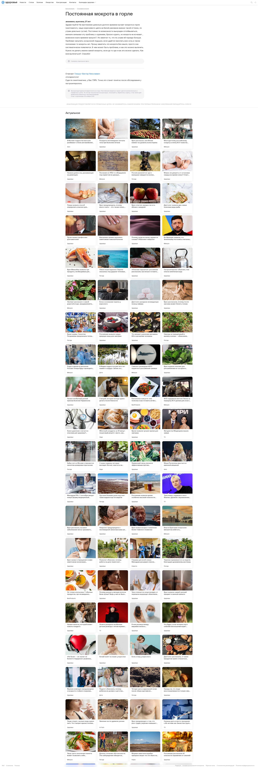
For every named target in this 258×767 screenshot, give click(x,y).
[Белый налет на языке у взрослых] (113, 650)
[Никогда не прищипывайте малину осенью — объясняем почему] (177, 327)
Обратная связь (210, 765)
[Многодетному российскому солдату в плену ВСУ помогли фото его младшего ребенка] (177, 134)
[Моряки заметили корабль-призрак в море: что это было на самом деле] (145, 747)
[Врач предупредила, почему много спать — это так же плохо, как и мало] (113, 198)
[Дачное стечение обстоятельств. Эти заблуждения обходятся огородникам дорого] (113, 747)
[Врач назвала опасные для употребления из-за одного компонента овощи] (177, 359)
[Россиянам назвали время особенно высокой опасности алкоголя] (145, 488)
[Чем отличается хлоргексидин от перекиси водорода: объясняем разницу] (145, 585)
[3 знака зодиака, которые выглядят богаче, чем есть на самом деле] (113, 456)
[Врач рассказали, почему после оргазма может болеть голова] (177, 295)
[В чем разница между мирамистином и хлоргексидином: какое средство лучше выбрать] (145, 617)
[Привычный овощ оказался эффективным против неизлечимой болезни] (145, 456)
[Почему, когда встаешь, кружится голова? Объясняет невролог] (145, 230)
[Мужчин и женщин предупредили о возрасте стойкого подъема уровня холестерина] (81, 682)
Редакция (178, 765)
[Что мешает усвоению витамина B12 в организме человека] (145, 327)
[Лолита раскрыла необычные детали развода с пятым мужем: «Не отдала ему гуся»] (113, 617)
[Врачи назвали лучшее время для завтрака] (145, 424)
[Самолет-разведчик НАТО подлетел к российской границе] (145, 359)
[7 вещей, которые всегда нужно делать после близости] (113, 392)
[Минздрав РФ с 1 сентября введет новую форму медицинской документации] (81, 488)
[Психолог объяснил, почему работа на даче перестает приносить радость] (113, 553)
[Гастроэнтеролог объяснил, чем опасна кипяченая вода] (177, 263)
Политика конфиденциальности (245, 765)
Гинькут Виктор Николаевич (87, 74)
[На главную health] (10, 2)
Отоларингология (83, 8)
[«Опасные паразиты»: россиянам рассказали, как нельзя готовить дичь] (145, 263)
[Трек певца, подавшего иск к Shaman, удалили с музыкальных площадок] (177, 488)
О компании (9, 765)
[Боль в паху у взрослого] (145, 650)
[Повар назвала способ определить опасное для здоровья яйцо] (81, 198)
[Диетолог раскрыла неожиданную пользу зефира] (145, 295)
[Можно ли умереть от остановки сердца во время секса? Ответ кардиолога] (177, 166)
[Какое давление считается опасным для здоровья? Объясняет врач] (81, 424)
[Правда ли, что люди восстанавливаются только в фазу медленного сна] (177, 682)
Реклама (17, 765)
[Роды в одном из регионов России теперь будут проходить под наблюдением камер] (81, 359)
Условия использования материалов (193, 765)
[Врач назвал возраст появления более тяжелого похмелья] (145, 521)
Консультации (70, 8)
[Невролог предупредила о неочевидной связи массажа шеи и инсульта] (113, 521)
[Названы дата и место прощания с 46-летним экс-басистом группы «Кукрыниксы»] (177, 714)
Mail (3, 765)
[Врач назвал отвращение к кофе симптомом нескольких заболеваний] (81, 553)
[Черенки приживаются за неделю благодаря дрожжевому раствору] (177, 553)
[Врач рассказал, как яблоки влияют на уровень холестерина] (145, 134)
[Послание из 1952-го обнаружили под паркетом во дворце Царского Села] (113, 166)
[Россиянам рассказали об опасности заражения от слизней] (177, 747)
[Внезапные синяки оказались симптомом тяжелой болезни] (113, 230)
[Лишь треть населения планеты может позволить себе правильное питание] (81, 747)
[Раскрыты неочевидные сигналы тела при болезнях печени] (113, 134)
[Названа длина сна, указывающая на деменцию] (81, 166)
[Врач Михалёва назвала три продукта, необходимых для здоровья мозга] (81, 263)
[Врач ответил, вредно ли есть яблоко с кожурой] (145, 198)
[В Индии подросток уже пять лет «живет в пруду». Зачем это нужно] (113, 359)
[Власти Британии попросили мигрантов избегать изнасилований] (177, 521)
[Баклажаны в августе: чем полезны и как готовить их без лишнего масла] (145, 392)
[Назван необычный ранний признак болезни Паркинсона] (81, 392)
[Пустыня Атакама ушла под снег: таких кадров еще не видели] (113, 488)
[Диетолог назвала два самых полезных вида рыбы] (177, 198)
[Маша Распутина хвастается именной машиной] (177, 456)
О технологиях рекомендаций (225, 765)
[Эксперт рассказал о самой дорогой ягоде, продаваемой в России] (81, 295)
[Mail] (3, 2)
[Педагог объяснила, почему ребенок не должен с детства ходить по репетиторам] (113, 682)
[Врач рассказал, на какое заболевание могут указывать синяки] (81, 521)
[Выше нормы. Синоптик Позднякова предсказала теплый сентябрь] (81, 327)
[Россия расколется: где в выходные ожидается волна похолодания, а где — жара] (145, 166)
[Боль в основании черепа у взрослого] (113, 295)
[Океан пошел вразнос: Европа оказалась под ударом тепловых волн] (113, 263)
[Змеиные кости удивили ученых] (113, 714)
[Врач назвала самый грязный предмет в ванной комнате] (177, 585)
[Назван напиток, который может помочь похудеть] (81, 617)
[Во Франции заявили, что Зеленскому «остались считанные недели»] (177, 230)
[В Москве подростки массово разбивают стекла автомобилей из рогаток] (81, 134)
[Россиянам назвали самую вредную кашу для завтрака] (113, 327)
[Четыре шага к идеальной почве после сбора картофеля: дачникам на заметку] (145, 682)
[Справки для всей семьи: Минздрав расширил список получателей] (145, 553)
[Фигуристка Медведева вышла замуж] (177, 424)
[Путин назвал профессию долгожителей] (81, 230)
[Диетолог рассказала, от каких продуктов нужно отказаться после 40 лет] (177, 650)
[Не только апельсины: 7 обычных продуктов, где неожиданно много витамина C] (81, 585)
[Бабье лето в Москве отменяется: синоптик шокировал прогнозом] (81, 456)
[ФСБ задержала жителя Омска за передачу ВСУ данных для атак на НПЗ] (177, 392)
